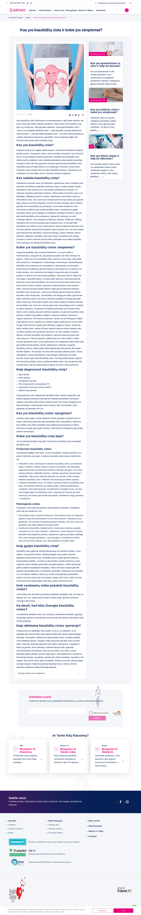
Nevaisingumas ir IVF (97, 54)
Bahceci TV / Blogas (85, 10)
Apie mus (12, 821)
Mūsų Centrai (59, 10)
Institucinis (12, 825)
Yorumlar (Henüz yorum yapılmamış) (31, 673)
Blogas (28, 17)
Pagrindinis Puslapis (16, 17)
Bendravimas (101, 10)
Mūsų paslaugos (55, 821)
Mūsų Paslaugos (45, 10)
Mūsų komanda (95, 826)
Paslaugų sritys (53, 825)
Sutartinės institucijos (15, 829)
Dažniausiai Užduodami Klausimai (111, 3)
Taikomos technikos (55, 829)
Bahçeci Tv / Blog (96, 831)
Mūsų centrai (94, 821)
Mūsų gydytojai (71, 10)
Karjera (10, 833)
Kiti (91, 146)
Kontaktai (93, 836)
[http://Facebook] (120, 802)
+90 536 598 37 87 (17, 3)
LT (130, 3)
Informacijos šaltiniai (55, 833)
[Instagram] (31, 3)
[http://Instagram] (127, 802)
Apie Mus (32, 10)
